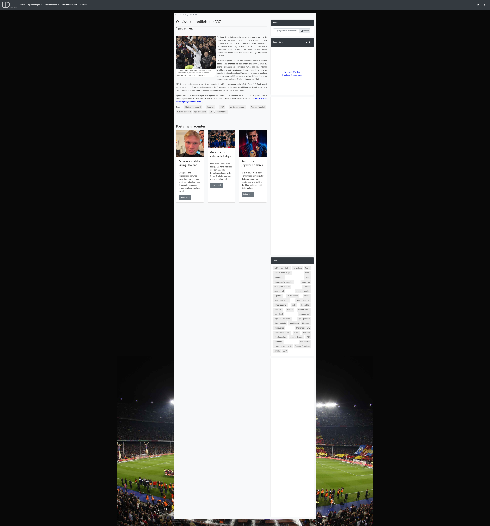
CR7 (222, 107)
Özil (211, 112)
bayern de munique (282, 273)
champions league (282, 287)
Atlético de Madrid (193, 107)
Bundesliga (279, 277)
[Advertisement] (221, 239)
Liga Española (280, 323)
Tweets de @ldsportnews (292, 75)
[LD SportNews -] (9, 5)
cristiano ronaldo (237, 107)
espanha (277, 296)
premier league (296, 337)
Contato (84, 5)
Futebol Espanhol (258, 107)
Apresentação (34, 5)
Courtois (210, 107)
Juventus (277, 310)
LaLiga (290, 310)
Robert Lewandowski (283, 346)
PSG (308, 337)
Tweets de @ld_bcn (292, 72)
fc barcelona (293, 296)
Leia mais (184, 197)
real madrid (221, 112)
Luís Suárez (279, 328)
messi (296, 333)
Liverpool (306, 323)
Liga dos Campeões (282, 319)
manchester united (282, 333)
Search (306, 31)
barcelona (297, 268)
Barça (307, 268)
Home (177, 15)
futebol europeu (184, 112)
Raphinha (278, 342)
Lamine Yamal (304, 310)
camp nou (306, 282)
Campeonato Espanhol (283, 282)
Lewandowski (304, 314)
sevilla (277, 351)
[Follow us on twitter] (478, 4)
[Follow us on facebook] (484, 4)
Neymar (306, 333)
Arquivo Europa (69, 5)
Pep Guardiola (280, 337)
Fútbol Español (280, 305)
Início (22, 5)
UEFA (285, 351)
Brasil (307, 273)
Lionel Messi (294, 323)
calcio (307, 277)
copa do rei (279, 291)
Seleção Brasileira (302, 346)
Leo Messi (278, 314)
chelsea (307, 287)
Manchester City (303, 328)
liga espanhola (200, 112)
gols (294, 305)
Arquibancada (51, 5)
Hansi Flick (305, 305)
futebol (307, 296)
